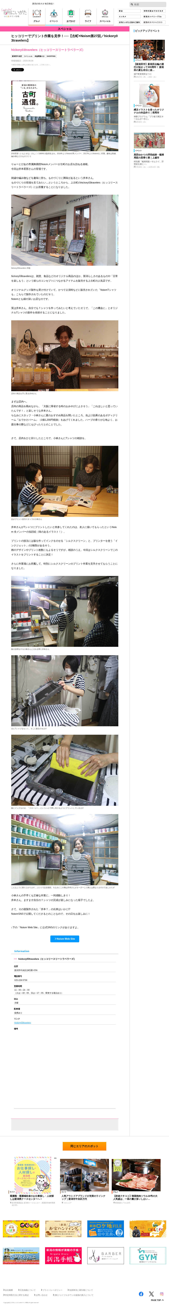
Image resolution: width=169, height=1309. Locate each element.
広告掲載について (28, 1290)
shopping (51, 56)
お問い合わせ (42, 1295)
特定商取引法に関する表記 (17, 1295)
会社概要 (9, 1290)
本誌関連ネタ (40, 56)
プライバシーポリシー (52, 1290)
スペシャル (28, 56)
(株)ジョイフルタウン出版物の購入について (73, 1295)
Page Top (156, 1300)
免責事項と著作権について (81, 1290)
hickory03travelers (22, 1023)
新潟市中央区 (17, 56)
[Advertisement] (84, 1275)
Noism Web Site (66, 938)
